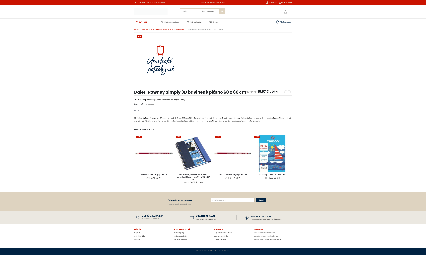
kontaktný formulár (272, 236)
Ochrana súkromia (220, 239)
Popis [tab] (136, 111)
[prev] (285, 91)
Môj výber (137, 239)
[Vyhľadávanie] (222, 11)
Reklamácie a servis (180, 239)
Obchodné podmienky (221, 236)
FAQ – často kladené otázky (223, 233)
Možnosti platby (196, 22)
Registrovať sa (287, 2)
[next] (289, 91)
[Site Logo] (151, 11)
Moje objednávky (139, 236)
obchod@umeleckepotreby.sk (271, 239)
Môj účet (137, 233)
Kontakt (216, 22)
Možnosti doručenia (172, 22)
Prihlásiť (261, 200)
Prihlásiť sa (272, 2)
